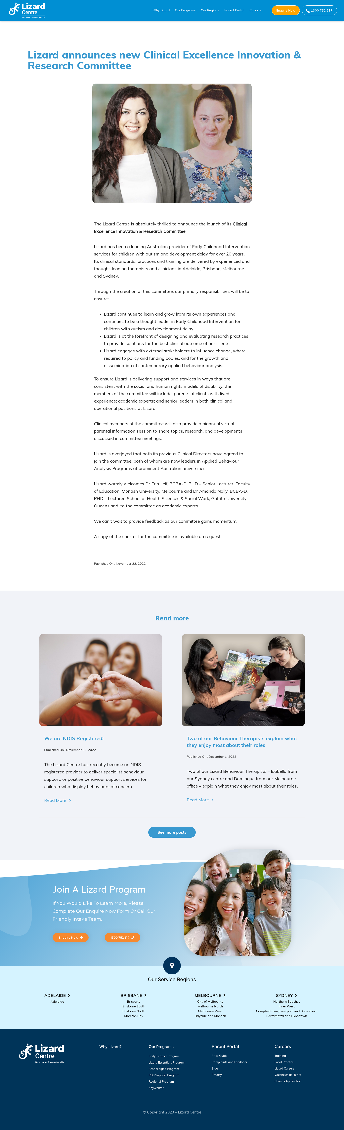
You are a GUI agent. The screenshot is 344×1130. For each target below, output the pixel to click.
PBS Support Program (164, 1075)
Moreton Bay (133, 1016)
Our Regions (210, 10)
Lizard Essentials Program (167, 1062)
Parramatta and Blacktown (286, 1016)
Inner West (287, 1006)
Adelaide (57, 1001)
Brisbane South (133, 1006)
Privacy (217, 1075)
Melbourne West (210, 1011)
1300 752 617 (321, 10)
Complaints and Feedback (229, 1062)
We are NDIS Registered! (74, 738)
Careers (255, 10)
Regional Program (161, 1081)
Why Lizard (161, 10)
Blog (215, 1068)
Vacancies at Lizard (288, 1075)
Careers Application (288, 1081)
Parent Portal (234, 10)
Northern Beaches (286, 1001)
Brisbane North (133, 1011)
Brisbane (133, 1001)
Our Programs (185, 10)
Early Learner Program (164, 1056)
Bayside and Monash (210, 1016)
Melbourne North (210, 1006)
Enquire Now (285, 10)
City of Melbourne (210, 1001)
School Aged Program (164, 1069)
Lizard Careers (284, 1068)
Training (280, 1056)
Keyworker (156, 1088)
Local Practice (284, 1062)
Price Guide (219, 1056)
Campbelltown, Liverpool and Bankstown (286, 1011)
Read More (55, 800)
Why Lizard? (110, 1046)
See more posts (172, 832)
